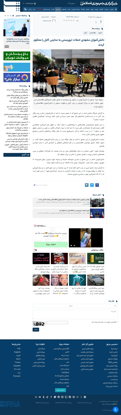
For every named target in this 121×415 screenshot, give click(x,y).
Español (17, 365)
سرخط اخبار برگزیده (87, 352)
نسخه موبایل (60, 390)
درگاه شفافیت (113, 372)
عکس (52, 9)
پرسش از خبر (65, 369)
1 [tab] (13, 15)
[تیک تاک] (47, 397)
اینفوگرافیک (65, 372)
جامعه (87, 9)
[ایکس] (81, 397)
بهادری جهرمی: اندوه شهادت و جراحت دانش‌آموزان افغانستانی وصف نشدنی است (64, 199)
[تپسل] (35, 226)
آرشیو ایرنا (114, 355)
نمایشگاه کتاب (64, 365)
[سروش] (58, 397)
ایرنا (99, 3)
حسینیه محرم (64, 379)
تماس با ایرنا (113, 352)
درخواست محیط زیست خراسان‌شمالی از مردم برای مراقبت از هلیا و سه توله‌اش (16, 116)
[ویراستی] (54, 397)
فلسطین (63, 9)
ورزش (96, 9)
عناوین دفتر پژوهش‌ (86, 365)
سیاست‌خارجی (75, 9)
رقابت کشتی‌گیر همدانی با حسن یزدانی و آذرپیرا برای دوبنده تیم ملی (16, 140)
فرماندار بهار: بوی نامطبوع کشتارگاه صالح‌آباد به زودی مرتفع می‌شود (17, 134)
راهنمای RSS (113, 362)
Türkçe (17, 362)
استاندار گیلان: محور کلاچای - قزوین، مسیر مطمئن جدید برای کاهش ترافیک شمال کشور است (16, 146)
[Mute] (74, 245)
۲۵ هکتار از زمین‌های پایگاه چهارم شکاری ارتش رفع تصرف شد (17, 96)
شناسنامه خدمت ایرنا (111, 369)
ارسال (36, 329)
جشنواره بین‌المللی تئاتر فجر (61, 384)
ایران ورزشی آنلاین (38, 365)
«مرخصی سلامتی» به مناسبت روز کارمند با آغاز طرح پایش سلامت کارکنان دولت (17, 108)
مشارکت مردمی (112, 376)
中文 (18, 348)
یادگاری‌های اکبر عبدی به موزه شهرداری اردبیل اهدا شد (18, 102)
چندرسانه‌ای (46, 9)
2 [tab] (10, 15)
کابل (85, 33)
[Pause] (71, 245)
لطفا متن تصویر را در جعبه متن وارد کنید (105, 322)
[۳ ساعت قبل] (16, 27)
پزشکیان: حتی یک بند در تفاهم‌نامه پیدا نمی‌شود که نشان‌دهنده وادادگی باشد (17, 41)
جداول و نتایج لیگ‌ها (62, 376)
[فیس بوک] (51, 397)
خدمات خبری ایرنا (112, 386)
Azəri (18, 359)
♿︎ (115, 409)
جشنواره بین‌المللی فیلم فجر (61, 361)
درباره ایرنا (114, 348)
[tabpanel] (16, 33)
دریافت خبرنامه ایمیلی (110, 383)
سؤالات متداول (113, 359)
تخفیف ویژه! (51, 244)
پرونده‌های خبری (87, 348)
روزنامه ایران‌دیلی (39, 362)
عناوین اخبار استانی (87, 359)
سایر (26, 9)
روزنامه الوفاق (40, 355)
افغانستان (92, 33)
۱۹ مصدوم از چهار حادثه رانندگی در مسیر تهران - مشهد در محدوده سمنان (16, 123)
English (17, 352)
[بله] (69, 397)
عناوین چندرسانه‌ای (87, 369)
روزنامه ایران (41, 352)
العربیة (18, 355)
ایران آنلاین (41, 359)
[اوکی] (43, 397)
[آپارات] (73, 397)
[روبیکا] (77, 397)
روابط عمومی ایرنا (112, 365)
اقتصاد (101, 9)
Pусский (17, 369)
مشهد (100, 33)
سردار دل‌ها (65, 355)
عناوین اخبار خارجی (87, 362)
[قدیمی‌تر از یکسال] (97, 202)
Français (16, 376)
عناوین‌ (112, 9)
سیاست (106, 9)
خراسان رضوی (45, 17)
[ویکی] (39, 397)
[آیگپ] (66, 397)
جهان (92, 9)
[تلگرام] (85, 397)
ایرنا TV (38, 9)
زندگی (30, 9)
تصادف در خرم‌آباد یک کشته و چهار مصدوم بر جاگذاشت (17, 129)
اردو (19, 372)
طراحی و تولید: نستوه (107, 404)
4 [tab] (5, 15)
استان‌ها (58, 9)
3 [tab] (8, 15)
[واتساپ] (36, 397)
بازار (34, 9)
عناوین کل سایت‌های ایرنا (85, 355)
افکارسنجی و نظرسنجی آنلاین (61, 350)
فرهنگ (83, 9)
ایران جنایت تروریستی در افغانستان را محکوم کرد (74, 210)
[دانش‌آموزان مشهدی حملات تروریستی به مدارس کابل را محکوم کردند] (68, 73)
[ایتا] (62, 397)
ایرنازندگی (41, 348)
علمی (68, 9)
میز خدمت (114, 379)
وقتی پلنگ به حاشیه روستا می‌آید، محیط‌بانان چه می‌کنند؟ (17, 91)
